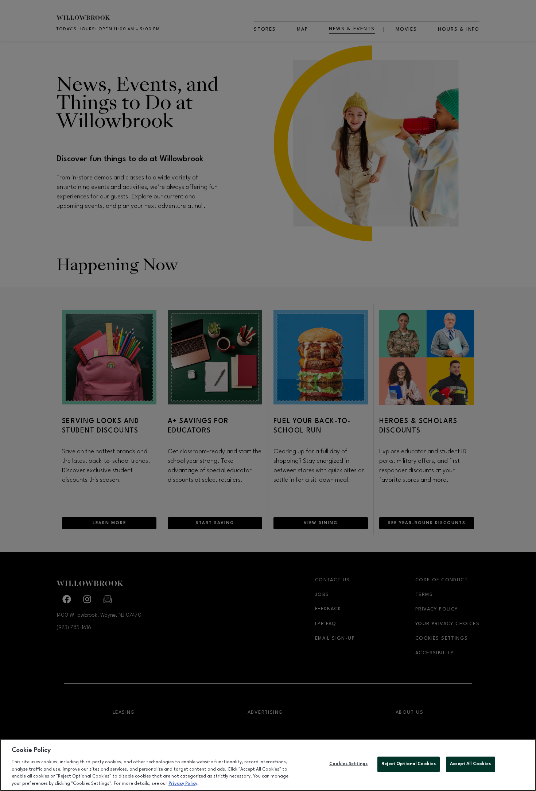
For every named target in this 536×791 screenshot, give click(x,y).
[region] (268, 765)
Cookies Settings (348, 764)
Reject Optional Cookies (408, 764)
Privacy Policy (182, 783)
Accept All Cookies (470, 764)
